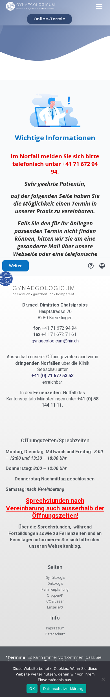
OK (32, 688)
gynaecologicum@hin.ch (55, 341)
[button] (99, 6)
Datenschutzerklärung (63, 688)
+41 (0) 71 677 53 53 (52, 375)
